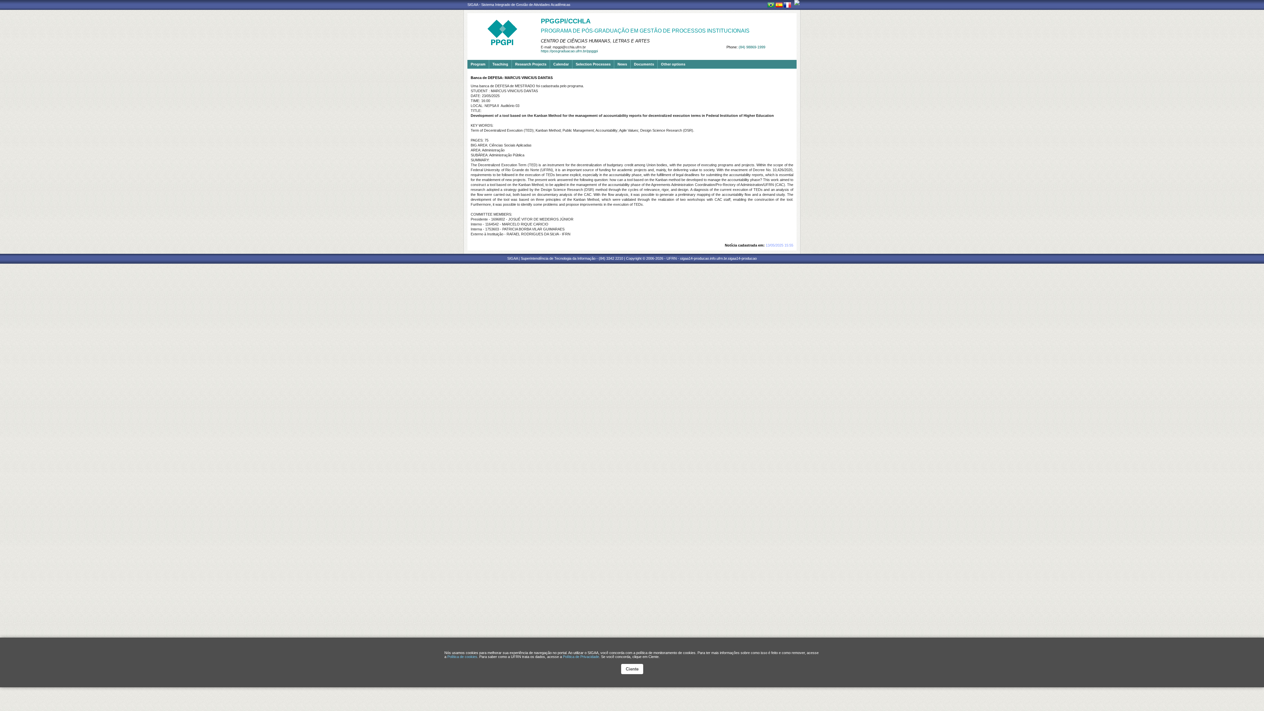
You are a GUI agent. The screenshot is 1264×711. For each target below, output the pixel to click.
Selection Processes (593, 64)
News (622, 64)
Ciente (632, 669)
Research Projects (530, 64)
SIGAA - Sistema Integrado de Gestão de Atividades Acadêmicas (518, 5)
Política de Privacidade (581, 657)
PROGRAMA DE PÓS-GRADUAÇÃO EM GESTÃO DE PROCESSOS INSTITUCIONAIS (645, 31)
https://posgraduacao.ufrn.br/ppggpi (569, 51)
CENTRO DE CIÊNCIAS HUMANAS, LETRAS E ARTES (595, 41)
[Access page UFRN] (797, 2)
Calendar (561, 64)
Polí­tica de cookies (462, 657)
